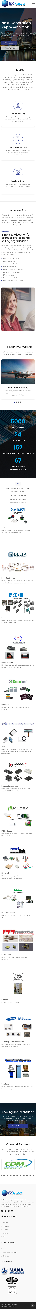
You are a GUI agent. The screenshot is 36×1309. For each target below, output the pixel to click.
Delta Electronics (8, 578)
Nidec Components (8, 913)
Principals (6, 1226)
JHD (3, 747)
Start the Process (18, 1126)
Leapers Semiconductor (10, 786)
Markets (5, 1233)
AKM (3, 528)
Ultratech (5, 1084)
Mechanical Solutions (18, 492)
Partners (5, 1230)
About (5, 1249)
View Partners (10, 46)
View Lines (9, 41)
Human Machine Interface (14, 488)
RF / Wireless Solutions (18, 503)
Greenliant (5, 705)
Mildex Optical (6, 831)
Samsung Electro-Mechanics (12, 1042)
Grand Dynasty (7, 662)
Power (28, 488)
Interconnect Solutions (18, 499)
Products (6, 1222)
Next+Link (5, 873)
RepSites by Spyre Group (8, 1306)
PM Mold (4, 1000)
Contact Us (6, 1256)
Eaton (3, 617)
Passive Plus (6, 955)
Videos (5, 1237)
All (18, 483)
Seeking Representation (10, 1252)
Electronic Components (18, 495)
